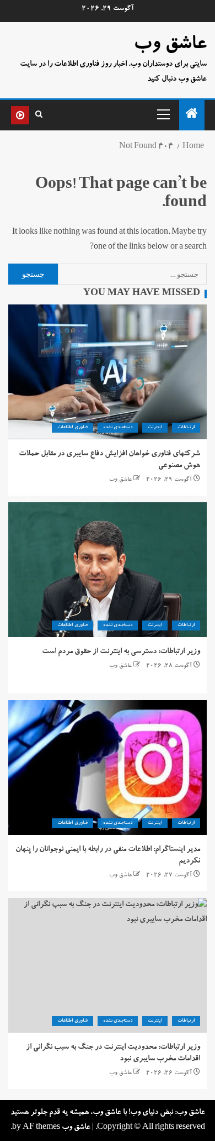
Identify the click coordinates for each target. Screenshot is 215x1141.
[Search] (39, 115)
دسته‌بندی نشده (117, 427)
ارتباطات (186, 427)
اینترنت (155, 427)
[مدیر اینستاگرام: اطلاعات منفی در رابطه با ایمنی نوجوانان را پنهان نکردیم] (107, 767)
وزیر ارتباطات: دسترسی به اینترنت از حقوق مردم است (121, 652)
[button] (163, 114)
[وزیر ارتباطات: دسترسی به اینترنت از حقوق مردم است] (107, 569)
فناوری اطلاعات (72, 427)
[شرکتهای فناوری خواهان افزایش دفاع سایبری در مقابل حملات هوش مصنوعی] (107, 371)
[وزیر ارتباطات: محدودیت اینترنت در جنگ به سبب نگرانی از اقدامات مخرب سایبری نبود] (107, 965)
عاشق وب (170, 45)
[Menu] (163, 114)
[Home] (192, 117)
